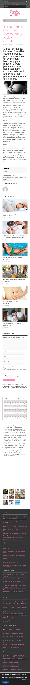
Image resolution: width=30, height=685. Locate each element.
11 (5, 405)
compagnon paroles (8, 177)
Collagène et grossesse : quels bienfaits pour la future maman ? (14, 454)
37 (10, 417)
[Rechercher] (26, 1)
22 (10, 410)
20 (24, 408)
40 (24, 417)
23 (15, 410)
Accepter (5, 682)
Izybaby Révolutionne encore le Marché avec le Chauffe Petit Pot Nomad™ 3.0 (14, 444)
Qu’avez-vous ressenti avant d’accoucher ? (14, 644)
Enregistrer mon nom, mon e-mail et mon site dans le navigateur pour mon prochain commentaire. (14, 369)
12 (10, 405)
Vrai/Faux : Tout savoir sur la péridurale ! (13, 633)
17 (10, 408)
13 (15, 405)
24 (19, 410)
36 (5, 417)
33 (15, 415)
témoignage (23, 177)
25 (24, 410)
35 (24, 415)
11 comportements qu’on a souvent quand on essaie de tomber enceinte (14, 586)
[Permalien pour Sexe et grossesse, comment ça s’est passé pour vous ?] (15, 321)
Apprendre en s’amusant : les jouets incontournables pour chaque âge (13, 448)
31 (5, 415)
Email (4, 356)
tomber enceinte (7, 179)
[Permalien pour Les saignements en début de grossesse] (15, 299)
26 (5, 412)
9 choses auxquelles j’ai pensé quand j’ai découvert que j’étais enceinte (14, 237)
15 (24, 405)
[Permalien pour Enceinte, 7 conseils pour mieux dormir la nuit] (15, 211)
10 (24, 403)
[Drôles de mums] (15, 15)
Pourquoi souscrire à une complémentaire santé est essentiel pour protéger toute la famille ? (14, 557)
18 (15, 408)
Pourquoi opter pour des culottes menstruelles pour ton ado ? (11, 561)
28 (15, 412)
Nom (4, 351)
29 (19, 412)
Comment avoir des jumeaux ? (11, 579)
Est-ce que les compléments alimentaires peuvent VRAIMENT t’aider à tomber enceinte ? (15, 525)
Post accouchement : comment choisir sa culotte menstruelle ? (13, 630)
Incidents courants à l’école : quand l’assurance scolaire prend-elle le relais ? (13, 612)
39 (19, 417)
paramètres (25, 679)
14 (19, 405)
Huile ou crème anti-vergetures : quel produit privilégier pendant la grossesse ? (16, 451)
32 (10, 415)
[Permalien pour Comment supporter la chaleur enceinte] (15, 255)
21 (5, 410)
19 (19, 408)
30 (24, 412)
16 (5, 408)
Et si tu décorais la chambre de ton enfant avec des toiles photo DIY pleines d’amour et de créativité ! (15, 440)
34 (19, 415)
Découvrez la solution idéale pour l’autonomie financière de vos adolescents (15, 608)
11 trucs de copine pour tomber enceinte (13, 594)
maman (16, 177)
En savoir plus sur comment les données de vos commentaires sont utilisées (14, 386)
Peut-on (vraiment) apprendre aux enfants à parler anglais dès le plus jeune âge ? (15, 426)
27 (10, 412)
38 (15, 417)
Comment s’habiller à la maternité (11, 647)
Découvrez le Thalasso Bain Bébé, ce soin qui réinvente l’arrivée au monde (15, 436)
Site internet (6, 361)
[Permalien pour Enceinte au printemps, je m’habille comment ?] (15, 277)
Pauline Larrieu (11, 44)
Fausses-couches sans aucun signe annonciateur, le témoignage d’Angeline (13, 590)
